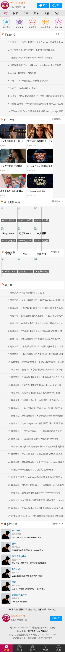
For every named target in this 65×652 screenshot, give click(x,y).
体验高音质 (45, 23)
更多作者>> (57, 523)
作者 (26, 13)
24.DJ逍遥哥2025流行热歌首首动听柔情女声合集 (31, 470)
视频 (19, 649)
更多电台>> (57, 201)
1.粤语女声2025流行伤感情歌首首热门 (26, 293)
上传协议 (51, 609)
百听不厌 (19, 23)
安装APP (56, 618)
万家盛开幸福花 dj (19, 602)
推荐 (5, 13)
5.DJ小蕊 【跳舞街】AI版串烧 (22, 73)
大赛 (46, 13)
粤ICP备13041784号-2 (38, 631)
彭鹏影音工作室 (19, 595)
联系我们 (13, 609)
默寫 (14, 582)
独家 (15, 13)
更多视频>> (57, 119)
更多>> (58, 34)
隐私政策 (42, 609)
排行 (32, 649)
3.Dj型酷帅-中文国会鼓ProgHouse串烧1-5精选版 (30, 57)
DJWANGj (16, 569)
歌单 (36, 13)
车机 (59, 5)
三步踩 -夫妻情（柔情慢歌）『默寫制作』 (29, 589)
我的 (58, 649)
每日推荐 (6, 23)
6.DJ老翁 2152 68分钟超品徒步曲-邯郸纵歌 (28, 81)
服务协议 (32, 609)
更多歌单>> (56, 252)
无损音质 (32, 23)
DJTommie (16, 531)
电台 (45, 649)
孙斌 (14, 543)
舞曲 (6, 649)
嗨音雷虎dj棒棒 (19, 556)
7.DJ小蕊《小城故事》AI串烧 (22, 88)
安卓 (45, 5)
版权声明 (23, 609)
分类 (57, 13)
